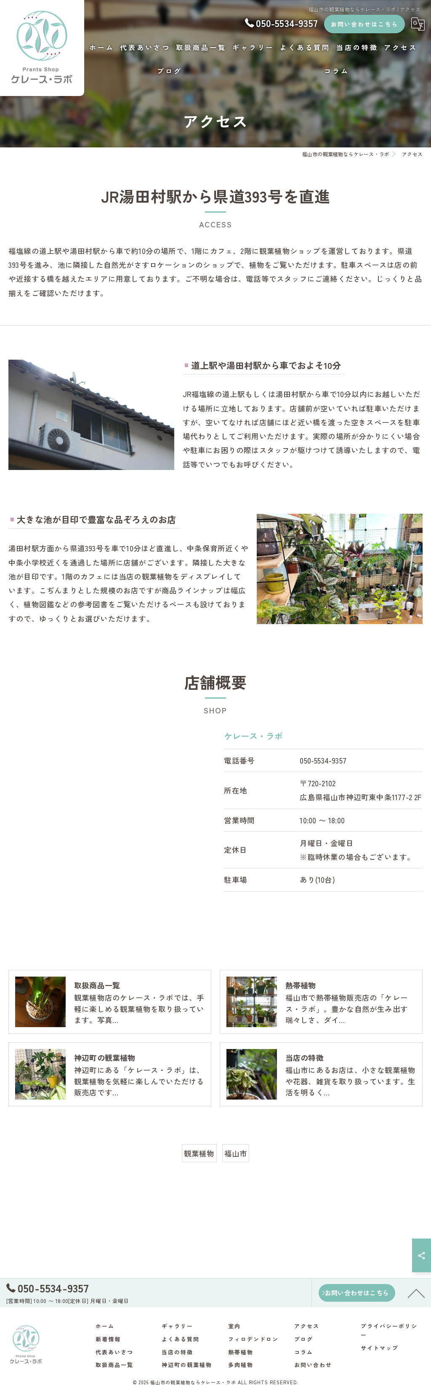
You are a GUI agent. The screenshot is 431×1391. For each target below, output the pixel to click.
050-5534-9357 (323, 760)
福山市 (235, 1153)
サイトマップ (380, 1348)
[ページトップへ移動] (416, 1292)
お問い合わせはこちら (364, 24)
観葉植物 (199, 1153)
